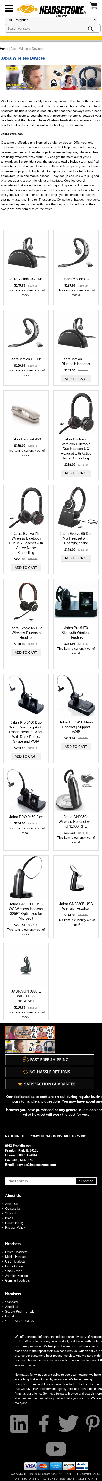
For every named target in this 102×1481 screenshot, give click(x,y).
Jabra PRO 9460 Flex (26, 817)
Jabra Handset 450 (26, 439)
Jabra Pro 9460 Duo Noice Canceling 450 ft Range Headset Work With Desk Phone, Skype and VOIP (26, 731)
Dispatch (11, 1316)
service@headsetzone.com (36, 1164)
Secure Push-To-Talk (19, 1311)
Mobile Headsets (16, 1257)
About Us (13, 1196)
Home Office (14, 1266)
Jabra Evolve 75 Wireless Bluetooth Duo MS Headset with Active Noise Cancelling (26, 543)
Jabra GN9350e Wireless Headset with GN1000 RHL (76, 821)
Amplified (11, 1307)
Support (10, 1213)
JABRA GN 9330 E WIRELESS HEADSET (26, 996)
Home (4, 49)
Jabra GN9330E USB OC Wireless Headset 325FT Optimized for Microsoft (26, 911)
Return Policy (14, 1223)
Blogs (9, 1218)
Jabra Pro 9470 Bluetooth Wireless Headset (75, 632)
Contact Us (13, 1208)
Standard (11, 1302)
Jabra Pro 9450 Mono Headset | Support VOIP (76, 727)
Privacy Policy (15, 1227)
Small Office (13, 1271)
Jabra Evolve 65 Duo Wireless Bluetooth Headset (26, 632)
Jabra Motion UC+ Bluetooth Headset (76, 361)
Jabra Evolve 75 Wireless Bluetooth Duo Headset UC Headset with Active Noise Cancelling (76, 448)
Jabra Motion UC (76, 279)
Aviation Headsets (17, 1275)
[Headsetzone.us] (51, 10)
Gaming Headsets (17, 1280)
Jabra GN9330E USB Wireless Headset (76, 906)
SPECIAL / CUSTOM (20, 1321)
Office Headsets (16, 1252)
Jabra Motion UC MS (26, 359)
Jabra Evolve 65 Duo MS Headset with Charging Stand (76, 538)
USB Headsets (15, 1261)
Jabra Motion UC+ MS (26, 279)
